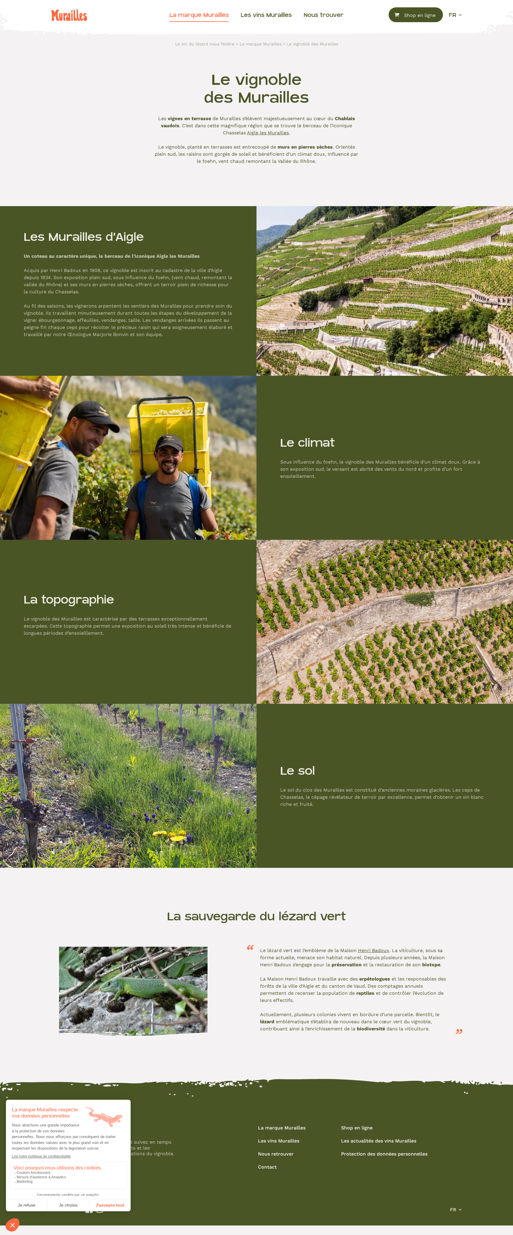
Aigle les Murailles (268, 132)
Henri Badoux (373, 950)
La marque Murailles (199, 15)
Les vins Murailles (266, 15)
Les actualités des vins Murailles (378, 1140)
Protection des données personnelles (384, 1153)
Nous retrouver (276, 1153)
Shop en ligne (420, 14)
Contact (267, 1166)
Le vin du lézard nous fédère (204, 44)
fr (452, 15)
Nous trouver (323, 15)
